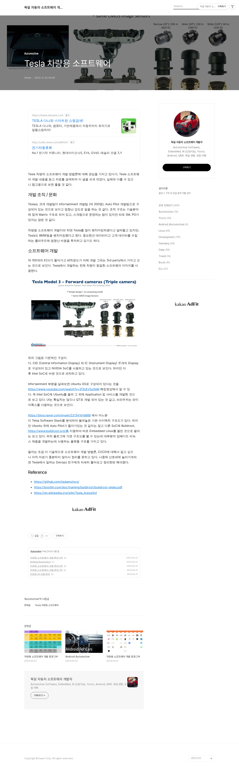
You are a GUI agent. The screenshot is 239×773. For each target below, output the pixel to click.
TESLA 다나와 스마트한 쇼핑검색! (57, 121)
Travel (165, 256)
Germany (167, 243)
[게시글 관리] (46, 536)
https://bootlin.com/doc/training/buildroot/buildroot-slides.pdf (78, 487)
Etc (163, 268)
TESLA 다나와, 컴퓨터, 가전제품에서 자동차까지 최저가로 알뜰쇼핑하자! (71, 128)
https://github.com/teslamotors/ (56, 481)
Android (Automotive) (173, 224)
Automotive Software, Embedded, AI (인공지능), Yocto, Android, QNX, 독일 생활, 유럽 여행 (79, 686)
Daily (164, 249)
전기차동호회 (42, 148)
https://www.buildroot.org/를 (48, 431)
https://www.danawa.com (47, 115)
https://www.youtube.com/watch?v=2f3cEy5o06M (63, 389)
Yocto (165, 218)
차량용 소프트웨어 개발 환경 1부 (46, 570)
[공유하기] (42, 536)
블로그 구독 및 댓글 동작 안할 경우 (175, 193)
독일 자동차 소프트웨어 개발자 (44, 7)
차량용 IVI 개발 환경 (40, 574)
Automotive (35, 551)
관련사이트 (196, 758)
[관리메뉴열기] (232, 6)
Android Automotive (40, 561)
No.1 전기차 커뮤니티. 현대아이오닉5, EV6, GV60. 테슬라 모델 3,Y (77, 153)
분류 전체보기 (169, 205)
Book (164, 262)
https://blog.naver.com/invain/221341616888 (59, 415)
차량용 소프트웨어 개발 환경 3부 (46, 557)
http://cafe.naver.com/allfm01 (50, 142)
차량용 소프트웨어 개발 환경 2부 (46, 565)
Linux (164, 230)
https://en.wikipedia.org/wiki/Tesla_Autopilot (65, 493)
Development (169, 237)
